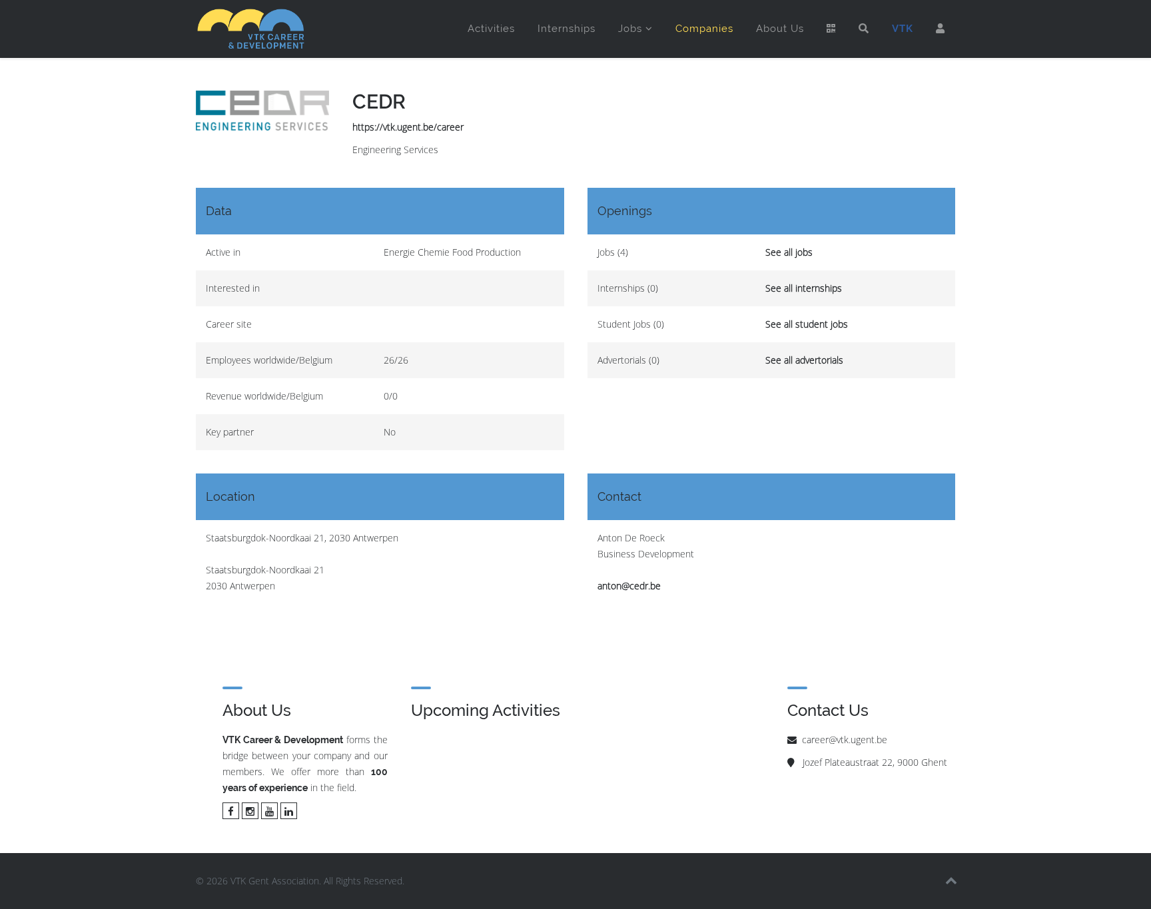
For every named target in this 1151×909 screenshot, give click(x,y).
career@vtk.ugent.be (844, 739)
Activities (491, 29)
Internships (566, 29)
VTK (902, 29)
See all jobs (789, 252)
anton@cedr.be (629, 585)
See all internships (803, 288)
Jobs (630, 29)
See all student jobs (806, 324)
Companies (704, 29)
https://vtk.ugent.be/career (408, 127)
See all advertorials (804, 360)
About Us (780, 29)
